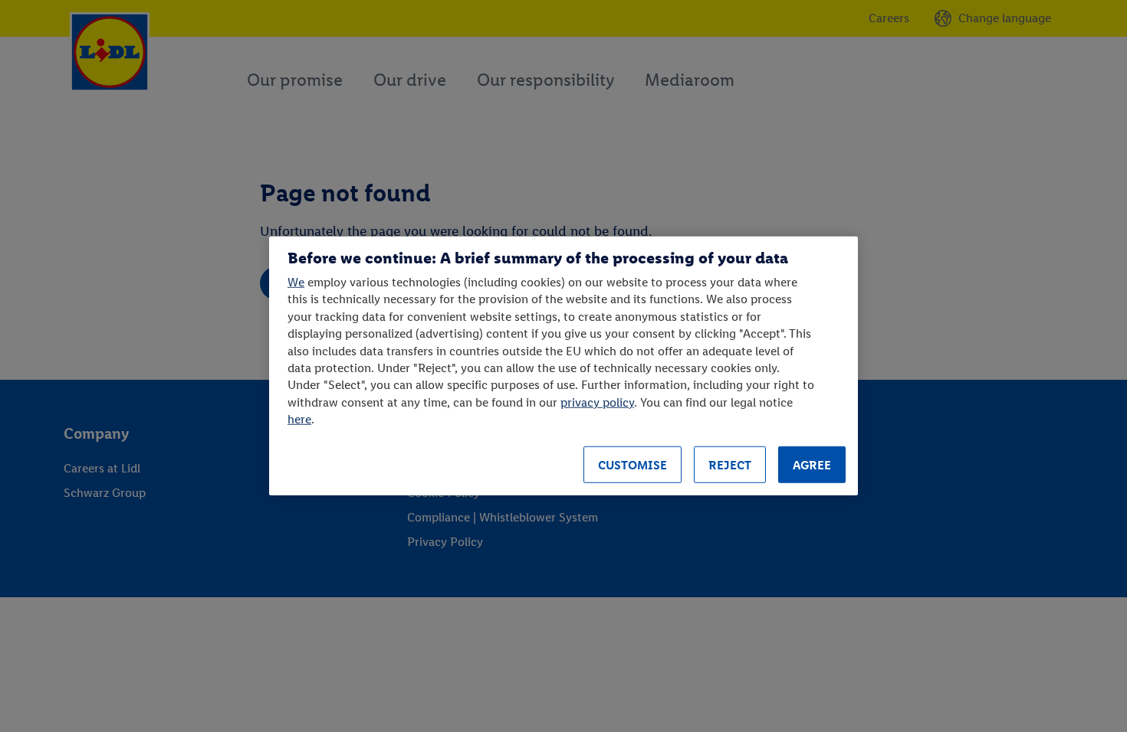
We (296, 282)
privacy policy (597, 401)
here (299, 419)
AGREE (812, 465)
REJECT (729, 465)
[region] (563, 366)
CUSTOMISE (632, 465)
